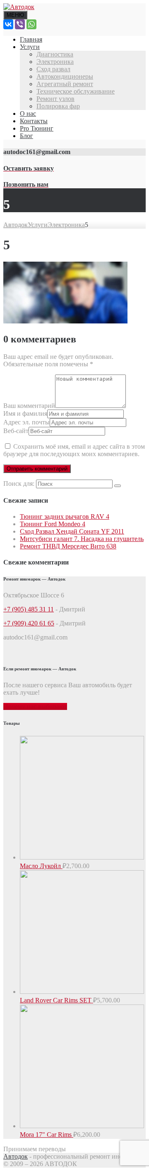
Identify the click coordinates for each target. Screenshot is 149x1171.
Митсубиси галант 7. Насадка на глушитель (82, 538)
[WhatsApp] (31, 24)
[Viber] (20, 24)
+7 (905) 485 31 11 (28, 609)
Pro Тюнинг (36, 128)
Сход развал (53, 69)
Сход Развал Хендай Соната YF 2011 (72, 531)
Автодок (15, 1156)
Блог (26, 135)
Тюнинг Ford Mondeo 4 (52, 523)
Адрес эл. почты (26, 422)
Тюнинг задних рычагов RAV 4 (64, 516)
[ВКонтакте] (8, 24)
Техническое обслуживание (75, 91)
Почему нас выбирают (35, 706)
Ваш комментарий (29, 405)
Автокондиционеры (64, 76)
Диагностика (54, 54)
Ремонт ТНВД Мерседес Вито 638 (68, 546)
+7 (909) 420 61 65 (28, 623)
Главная (31, 39)
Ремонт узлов (55, 98)
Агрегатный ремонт (64, 83)
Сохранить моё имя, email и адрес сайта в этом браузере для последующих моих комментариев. (74, 450)
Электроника (55, 61)
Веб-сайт (16, 430)
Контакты (34, 120)
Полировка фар (58, 106)
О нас (28, 113)
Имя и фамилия (25, 413)
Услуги (30, 46)
